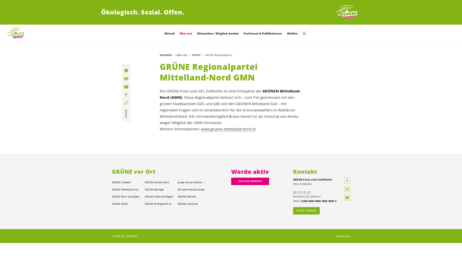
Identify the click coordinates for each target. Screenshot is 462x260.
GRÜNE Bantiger (154, 189)
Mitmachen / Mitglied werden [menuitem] (218, 33)
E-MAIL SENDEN (306, 210)
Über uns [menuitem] (186, 33)
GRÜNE (196, 54)
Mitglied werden (250, 181)
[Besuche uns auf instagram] (347, 189)
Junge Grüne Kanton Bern (192, 182)
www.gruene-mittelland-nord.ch (228, 129)
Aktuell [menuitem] (169, 33)
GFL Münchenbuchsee (191, 189)
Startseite (166, 55)
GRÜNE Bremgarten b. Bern (159, 203)
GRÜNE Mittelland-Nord (126, 189)
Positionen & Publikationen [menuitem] (263, 33)
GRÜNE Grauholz (188, 203)
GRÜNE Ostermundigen (159, 196)
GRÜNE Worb (120, 203)
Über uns (182, 54)
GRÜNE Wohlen (187, 196)
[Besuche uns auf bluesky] (347, 198)
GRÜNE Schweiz (121, 182)
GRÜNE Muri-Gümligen (126, 196)
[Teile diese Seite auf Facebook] (126, 95)
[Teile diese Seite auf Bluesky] (126, 86)
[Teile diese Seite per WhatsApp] (126, 70)
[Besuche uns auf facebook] (347, 180)
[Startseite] (347, 12)
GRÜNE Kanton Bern (157, 182)
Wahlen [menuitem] (292, 33)
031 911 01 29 (301, 192)
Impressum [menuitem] (343, 236)
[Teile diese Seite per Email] (126, 78)
